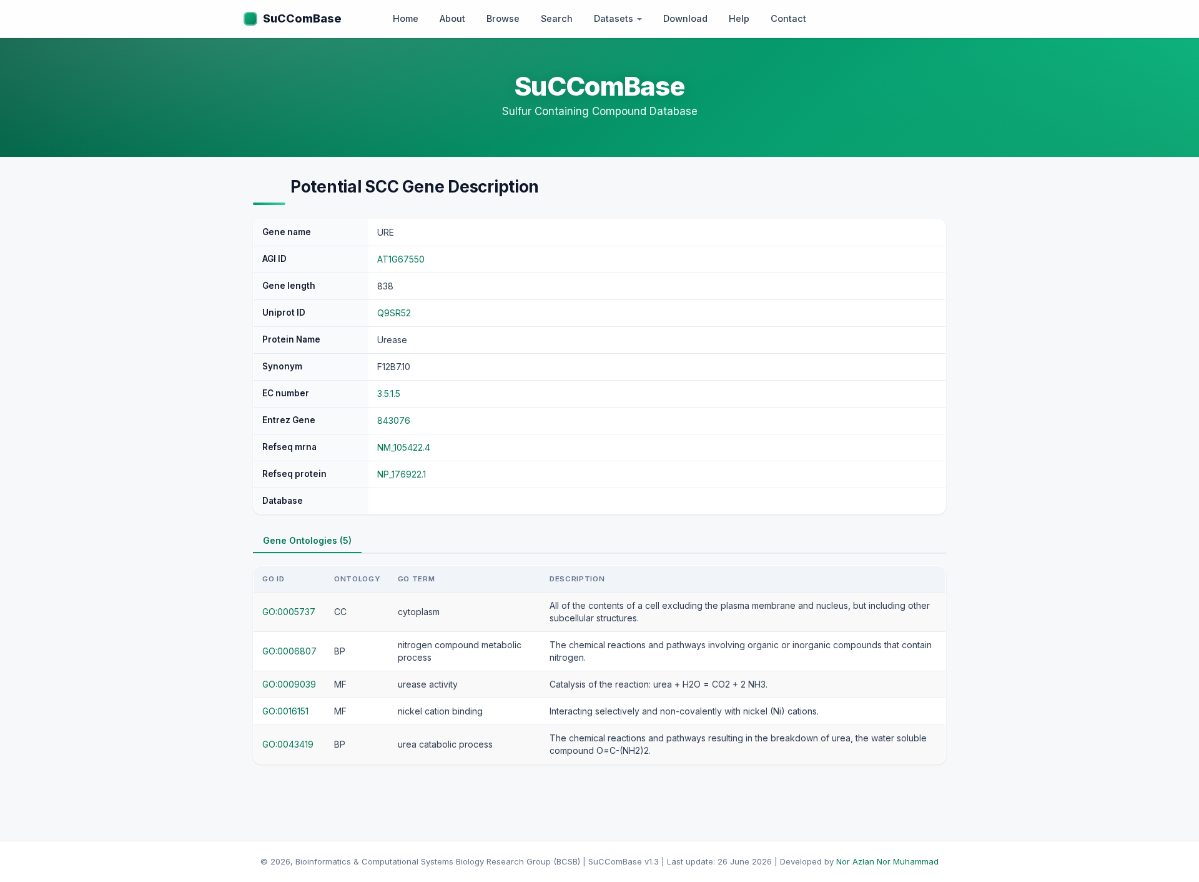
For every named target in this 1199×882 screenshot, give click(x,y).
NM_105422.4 (403, 447)
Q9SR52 (394, 313)
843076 (393, 420)
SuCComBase (302, 18)
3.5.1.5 (388, 393)
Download (685, 18)
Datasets (615, 18)
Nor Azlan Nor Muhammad (887, 861)
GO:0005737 (288, 611)
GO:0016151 (285, 711)
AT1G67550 (401, 259)
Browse (503, 18)
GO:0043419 (287, 744)
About (452, 18)
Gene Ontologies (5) (307, 540)
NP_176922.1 (401, 474)
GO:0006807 (289, 651)
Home (405, 18)
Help (739, 18)
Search (557, 18)
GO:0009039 (289, 684)
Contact (788, 18)
